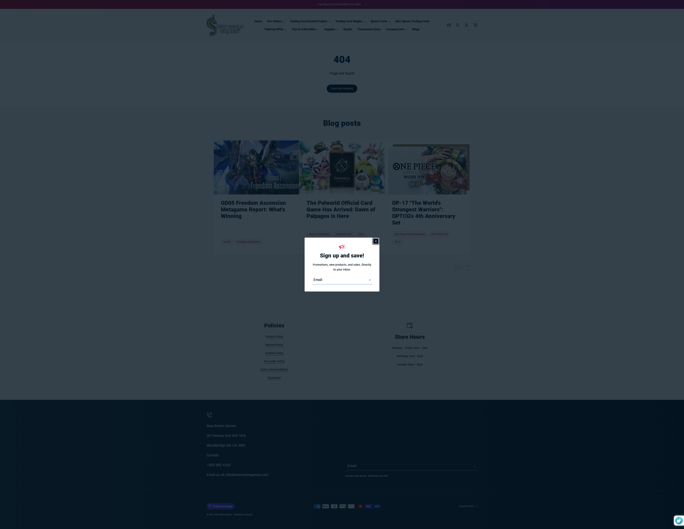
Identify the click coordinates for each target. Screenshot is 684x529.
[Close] (376, 241)
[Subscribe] (369, 279)
